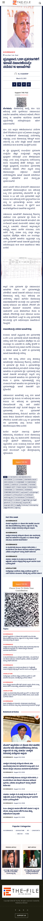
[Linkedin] (19, 910)
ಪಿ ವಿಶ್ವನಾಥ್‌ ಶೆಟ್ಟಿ (25, 500)
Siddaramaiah (28, 489)
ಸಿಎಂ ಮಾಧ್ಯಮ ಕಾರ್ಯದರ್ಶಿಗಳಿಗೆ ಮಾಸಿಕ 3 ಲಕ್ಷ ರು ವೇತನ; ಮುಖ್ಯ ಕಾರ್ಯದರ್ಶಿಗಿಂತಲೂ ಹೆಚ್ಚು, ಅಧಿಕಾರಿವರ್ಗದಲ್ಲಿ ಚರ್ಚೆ (21, 686)
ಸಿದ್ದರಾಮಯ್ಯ (17, 507)
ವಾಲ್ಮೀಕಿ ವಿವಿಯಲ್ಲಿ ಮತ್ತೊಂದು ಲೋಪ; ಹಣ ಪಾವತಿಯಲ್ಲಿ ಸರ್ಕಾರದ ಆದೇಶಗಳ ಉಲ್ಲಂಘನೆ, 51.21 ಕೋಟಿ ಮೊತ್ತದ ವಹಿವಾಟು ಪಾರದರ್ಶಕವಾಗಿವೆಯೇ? (23, 537)
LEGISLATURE (11, 568)
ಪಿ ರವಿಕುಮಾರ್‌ (17, 500)
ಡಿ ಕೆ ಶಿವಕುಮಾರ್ (30, 497)
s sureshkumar (8, 489)
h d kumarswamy (19, 482)
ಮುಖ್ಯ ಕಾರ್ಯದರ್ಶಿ (27, 502)
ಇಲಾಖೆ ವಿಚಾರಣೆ (24, 492)
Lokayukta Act (15, 484)
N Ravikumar (23, 484)
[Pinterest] (24, 84)
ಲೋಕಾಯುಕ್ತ (25, 505)
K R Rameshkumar (31, 482)
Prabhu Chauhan (21, 487)
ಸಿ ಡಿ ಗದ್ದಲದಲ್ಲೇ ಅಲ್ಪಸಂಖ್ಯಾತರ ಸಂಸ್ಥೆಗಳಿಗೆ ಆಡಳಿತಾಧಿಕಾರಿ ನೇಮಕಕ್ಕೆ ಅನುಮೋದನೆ (32, 871)
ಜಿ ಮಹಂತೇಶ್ (24, 74)
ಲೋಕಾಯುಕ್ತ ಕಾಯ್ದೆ (33, 505)
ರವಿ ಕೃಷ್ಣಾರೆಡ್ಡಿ (17, 505)
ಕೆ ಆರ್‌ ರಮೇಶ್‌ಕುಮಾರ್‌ (20, 497)
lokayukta (6, 484)
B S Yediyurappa (12, 477)
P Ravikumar (32, 484)
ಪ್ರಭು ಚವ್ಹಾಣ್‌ (33, 500)
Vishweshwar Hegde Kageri (11, 492)
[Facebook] (14, 84)
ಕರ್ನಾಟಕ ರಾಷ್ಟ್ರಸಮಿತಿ (8, 497)
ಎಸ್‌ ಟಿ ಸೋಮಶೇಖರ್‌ (17, 494)
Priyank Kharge (32, 487)
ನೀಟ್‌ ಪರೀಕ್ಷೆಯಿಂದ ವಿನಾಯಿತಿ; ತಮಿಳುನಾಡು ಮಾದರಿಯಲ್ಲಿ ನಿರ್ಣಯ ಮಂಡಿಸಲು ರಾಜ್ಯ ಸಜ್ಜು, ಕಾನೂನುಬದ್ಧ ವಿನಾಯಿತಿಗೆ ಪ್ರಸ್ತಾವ (21, 704)
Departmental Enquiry (30, 479)
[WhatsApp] (29, 84)
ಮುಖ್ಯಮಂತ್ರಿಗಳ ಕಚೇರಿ (8, 505)
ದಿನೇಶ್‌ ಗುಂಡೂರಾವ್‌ (8, 500)
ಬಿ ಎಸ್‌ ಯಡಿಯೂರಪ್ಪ (16, 502)
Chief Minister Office (25, 477)
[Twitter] (19, 84)
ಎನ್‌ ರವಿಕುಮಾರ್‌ (7, 494)
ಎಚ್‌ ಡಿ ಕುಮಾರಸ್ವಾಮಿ (33, 492)
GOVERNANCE (9, 52)
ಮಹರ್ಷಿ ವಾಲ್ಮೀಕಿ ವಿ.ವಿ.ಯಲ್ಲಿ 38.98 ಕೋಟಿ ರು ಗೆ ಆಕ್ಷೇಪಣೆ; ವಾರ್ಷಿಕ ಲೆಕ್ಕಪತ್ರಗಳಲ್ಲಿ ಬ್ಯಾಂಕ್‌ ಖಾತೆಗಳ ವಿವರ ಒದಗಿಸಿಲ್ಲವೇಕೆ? (23, 561)
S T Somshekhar (18, 489)
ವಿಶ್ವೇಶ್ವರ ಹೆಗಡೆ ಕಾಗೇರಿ (8, 507)
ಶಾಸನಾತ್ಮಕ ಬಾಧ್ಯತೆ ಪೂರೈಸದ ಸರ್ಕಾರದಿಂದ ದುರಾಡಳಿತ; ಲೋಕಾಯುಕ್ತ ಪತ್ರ (11, 871)
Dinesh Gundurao (9, 482)
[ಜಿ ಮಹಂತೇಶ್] (16, 74)
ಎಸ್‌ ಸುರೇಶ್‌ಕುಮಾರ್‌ (28, 494)
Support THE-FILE (21, 92)
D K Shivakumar (18, 479)
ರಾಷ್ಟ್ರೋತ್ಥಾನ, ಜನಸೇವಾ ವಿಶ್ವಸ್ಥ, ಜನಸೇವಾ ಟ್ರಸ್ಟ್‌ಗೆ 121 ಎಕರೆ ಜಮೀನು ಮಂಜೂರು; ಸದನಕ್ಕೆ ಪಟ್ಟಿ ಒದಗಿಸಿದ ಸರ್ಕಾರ (24, 572)
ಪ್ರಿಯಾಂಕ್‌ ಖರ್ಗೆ (7, 502)
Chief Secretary (8, 479)
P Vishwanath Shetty (9, 487)
